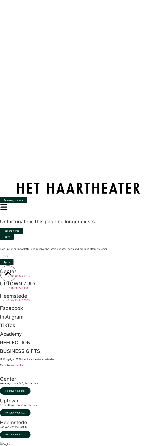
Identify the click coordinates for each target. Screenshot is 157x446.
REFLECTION (15, 343)
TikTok (7, 325)
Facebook (11, 308)
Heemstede (13, 296)
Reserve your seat (15, 391)
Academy (11, 334)
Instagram (11, 317)
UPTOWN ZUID (17, 284)
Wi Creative (17, 365)
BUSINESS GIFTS (20, 351)
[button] (78, 444)
